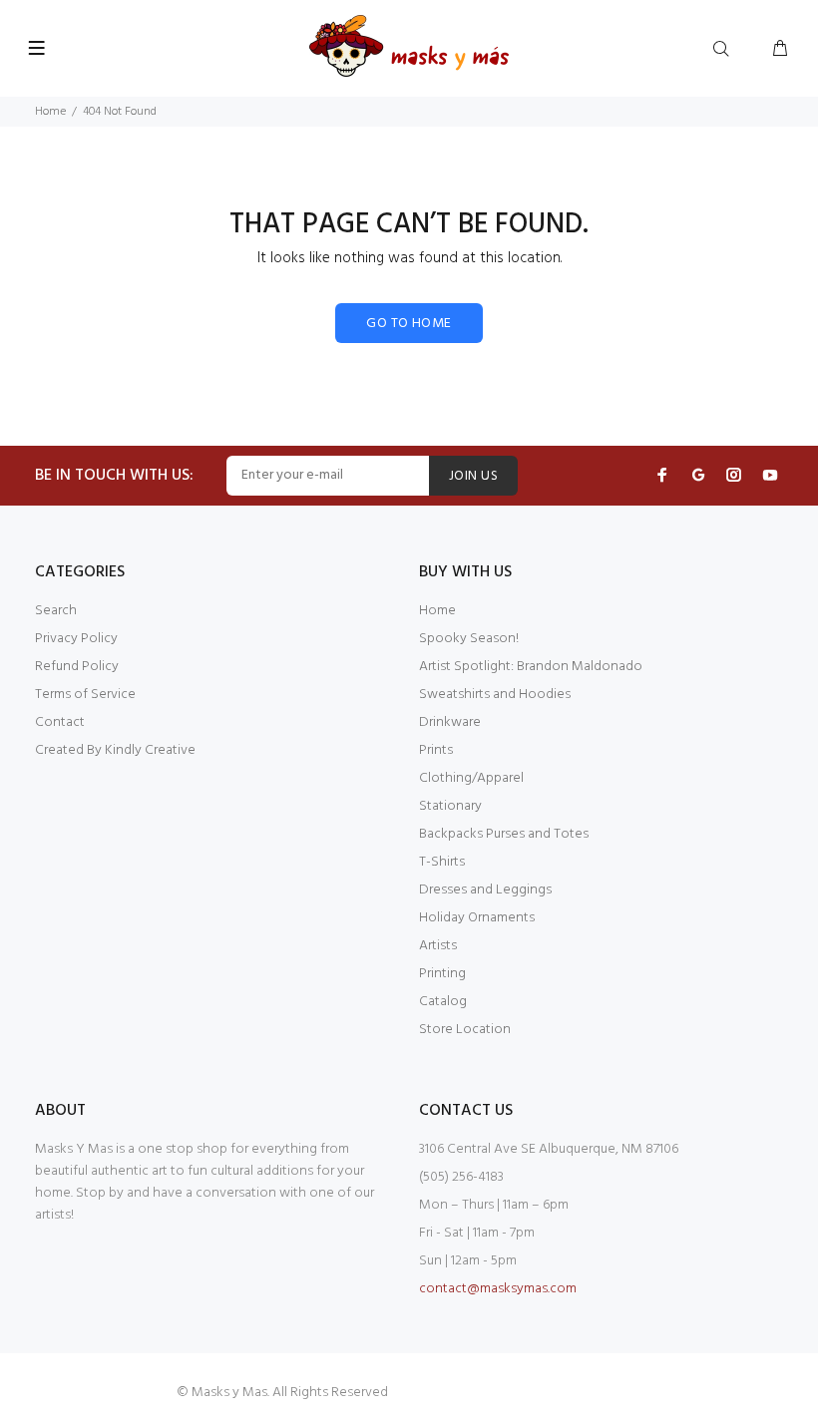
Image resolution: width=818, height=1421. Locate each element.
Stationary (450, 806)
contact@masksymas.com (498, 1288)
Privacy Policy (76, 638)
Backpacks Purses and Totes (504, 834)
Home (50, 112)
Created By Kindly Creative (115, 750)
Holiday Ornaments (477, 917)
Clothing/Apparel (471, 778)
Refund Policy (77, 666)
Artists (438, 945)
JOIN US (473, 476)
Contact (60, 722)
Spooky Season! (469, 638)
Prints (436, 750)
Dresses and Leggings (485, 890)
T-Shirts (442, 862)
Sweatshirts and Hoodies (495, 694)
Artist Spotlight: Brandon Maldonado (530, 666)
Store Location (465, 1029)
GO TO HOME (408, 323)
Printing (442, 973)
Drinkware (450, 722)
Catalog (443, 1001)
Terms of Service (85, 694)
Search (56, 610)
